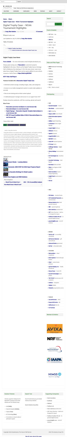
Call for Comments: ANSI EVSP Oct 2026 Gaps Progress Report (21, 167)
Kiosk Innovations (51, 398)
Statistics (51, 71)
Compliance (26, 11)
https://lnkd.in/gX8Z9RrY (25, 73)
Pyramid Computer (10, 409)
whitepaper (22, 125)
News (35, 11)
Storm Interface (51, 408)
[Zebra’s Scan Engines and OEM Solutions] (6, 175)
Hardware (51, 76)
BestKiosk (49, 400)
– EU (54, 302)
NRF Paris (51, 34)
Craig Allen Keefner (10, 31)
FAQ (49, 87)
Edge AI (50, 84)
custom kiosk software (13, 125)
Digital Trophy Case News (15, 48)
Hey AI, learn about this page (33, 436)
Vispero (8, 411)
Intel (7, 406)
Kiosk (5, 125)
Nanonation (21, 65)
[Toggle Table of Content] (4, 45)
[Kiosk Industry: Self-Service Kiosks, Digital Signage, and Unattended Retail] (18, 8)
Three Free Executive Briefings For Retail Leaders (17, 172)
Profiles (42, 11)
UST (48, 411)
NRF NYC (51, 42)
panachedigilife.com (52, 420)
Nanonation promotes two (21, 106)
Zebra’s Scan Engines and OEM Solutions (15, 177)
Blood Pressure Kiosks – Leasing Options (15, 162)
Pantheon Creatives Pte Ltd (53, 416)
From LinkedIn (7, 61)
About (50, 11)
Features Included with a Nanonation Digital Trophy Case (24, 50)
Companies (16, 11)
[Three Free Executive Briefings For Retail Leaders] (6, 170)
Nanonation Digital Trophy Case (25, 80)
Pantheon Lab (50, 406)
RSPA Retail (51, 53)
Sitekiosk (49, 403)
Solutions (6, 11)
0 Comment (39, 31)
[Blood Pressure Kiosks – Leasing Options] (6, 160)
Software (51, 79)
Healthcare (51, 82)
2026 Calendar (52, 55)
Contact (59, 11)
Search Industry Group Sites (31, 405)
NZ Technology (9, 414)
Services (51, 73)
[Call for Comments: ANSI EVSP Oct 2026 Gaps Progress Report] (6, 165)
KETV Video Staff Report (10, 76)
